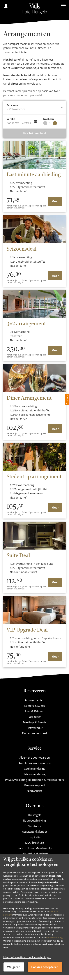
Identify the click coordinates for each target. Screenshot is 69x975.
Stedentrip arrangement (34, 477)
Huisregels (34, 815)
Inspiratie (34, 837)
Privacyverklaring (34, 774)
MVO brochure (34, 842)
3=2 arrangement (26, 323)
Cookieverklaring (54, 937)
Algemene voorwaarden (35, 757)
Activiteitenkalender (34, 831)
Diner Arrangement (29, 398)
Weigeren (13, 967)
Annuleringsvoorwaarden (35, 763)
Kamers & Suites (34, 705)
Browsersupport (34, 785)
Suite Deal (18, 555)
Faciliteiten (34, 717)
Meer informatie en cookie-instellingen (27, 957)
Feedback (67, 399)
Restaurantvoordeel (34, 733)
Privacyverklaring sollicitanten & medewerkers (34, 779)
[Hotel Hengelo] (34, 8)
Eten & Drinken (34, 711)
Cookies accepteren (45, 967)
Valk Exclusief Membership (35, 848)
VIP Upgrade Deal (27, 630)
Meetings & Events (34, 722)
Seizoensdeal (21, 249)
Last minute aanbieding (34, 174)
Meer (55, 201)
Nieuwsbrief (34, 791)
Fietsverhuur (34, 728)
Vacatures (34, 826)
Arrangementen (34, 700)
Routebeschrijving (34, 820)
